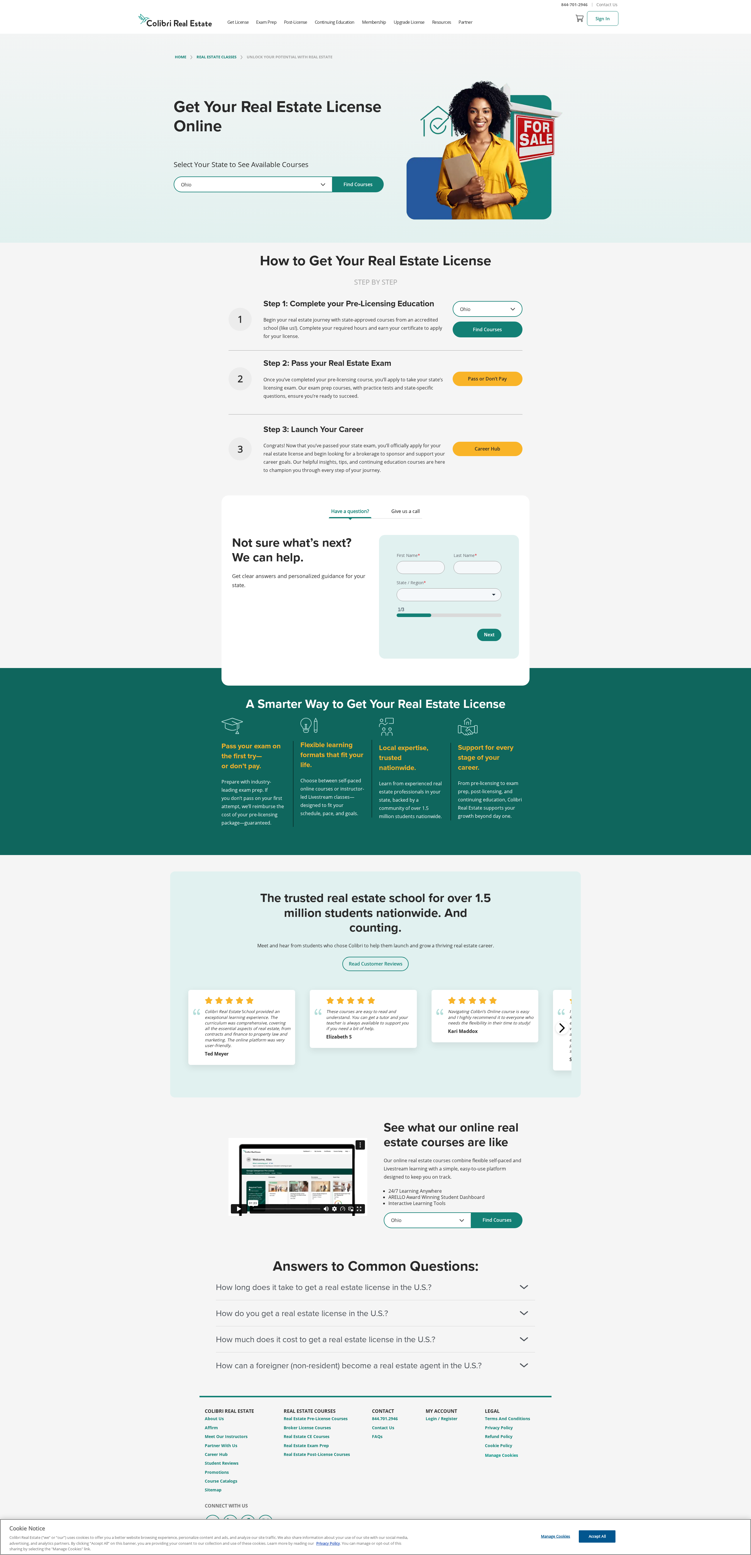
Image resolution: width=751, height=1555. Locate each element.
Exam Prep (266, 22)
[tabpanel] (375, 601)
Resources (441, 22)
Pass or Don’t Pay (487, 378)
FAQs (377, 1436)
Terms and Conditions (507, 1418)
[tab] (350, 512)
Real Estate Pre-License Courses (316, 1418)
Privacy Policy (499, 1427)
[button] (562, 1028)
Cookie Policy (498, 1445)
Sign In (603, 18)
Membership (374, 22)
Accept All (597, 1536)
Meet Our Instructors (226, 1436)
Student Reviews (222, 1463)
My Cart (580, 18)
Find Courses (358, 184)
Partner (465, 22)
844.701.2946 (385, 1418)
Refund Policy (498, 1436)
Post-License (295, 22)
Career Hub (487, 449)
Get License (237, 22)
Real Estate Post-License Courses (317, 1454)
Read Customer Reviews (375, 964)
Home (180, 57)
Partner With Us (221, 1445)
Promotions (217, 1472)
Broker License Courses (307, 1427)
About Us (214, 1418)
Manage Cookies (501, 1455)
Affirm (211, 1427)
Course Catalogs (221, 1481)
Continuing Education (334, 22)
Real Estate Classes (216, 57)
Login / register (441, 1418)
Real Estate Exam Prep (306, 1445)
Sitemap (213, 1490)
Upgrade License (409, 22)
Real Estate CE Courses (306, 1436)
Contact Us (607, 4)
